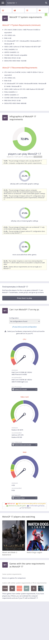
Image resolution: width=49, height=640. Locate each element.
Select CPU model (21, 389)
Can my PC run (31, 10)
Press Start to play (24, 298)
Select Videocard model (23, 445)
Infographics (18, 10)
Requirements (6, 10)
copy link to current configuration (25, 327)
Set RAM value (20, 498)
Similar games (42, 10)
